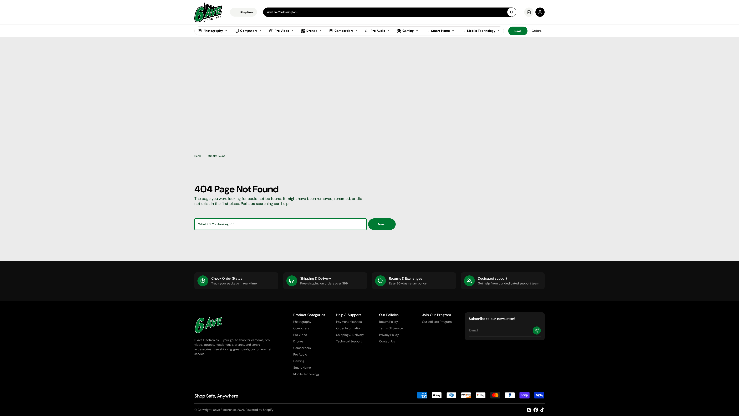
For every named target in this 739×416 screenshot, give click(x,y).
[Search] (511, 12)
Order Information (348, 328)
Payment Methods (349, 322)
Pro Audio (300, 354)
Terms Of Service (391, 328)
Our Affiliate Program (437, 322)
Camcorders (302, 348)
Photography (302, 322)
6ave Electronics (225, 410)
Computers (301, 328)
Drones (298, 341)
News (517, 31)
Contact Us (387, 341)
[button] (540, 12)
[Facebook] (535, 410)
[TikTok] (542, 410)
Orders (537, 31)
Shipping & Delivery (350, 335)
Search (382, 224)
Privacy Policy (389, 335)
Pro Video (300, 335)
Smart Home (302, 368)
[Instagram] (529, 410)
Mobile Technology (306, 374)
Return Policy (388, 322)
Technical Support (349, 341)
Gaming (298, 361)
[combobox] (389, 12)
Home (197, 156)
